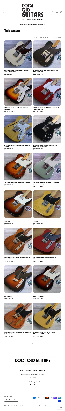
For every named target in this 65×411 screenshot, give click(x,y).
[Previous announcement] (3, 24)
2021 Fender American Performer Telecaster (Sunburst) (16, 220)
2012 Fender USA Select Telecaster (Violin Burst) (17, 182)
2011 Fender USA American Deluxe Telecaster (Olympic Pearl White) (16, 71)
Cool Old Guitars (12, 405)
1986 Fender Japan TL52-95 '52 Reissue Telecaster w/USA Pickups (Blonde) (44, 333)
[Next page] (37, 344)
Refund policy (31, 405)
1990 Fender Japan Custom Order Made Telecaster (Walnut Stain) (18, 333)
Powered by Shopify (21, 405)
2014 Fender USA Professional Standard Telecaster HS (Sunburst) (18, 295)
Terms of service (39, 405)
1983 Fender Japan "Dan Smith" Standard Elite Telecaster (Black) (45, 71)
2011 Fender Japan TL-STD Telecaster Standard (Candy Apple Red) (46, 108)
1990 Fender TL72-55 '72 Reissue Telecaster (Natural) (45, 220)
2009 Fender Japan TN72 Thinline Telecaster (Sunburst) (16, 108)
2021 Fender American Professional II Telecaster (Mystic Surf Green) (46, 183)
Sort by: (35, 37)
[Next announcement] (62, 24)
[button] (3, 12)
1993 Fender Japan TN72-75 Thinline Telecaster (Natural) (17, 145)
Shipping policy (48, 405)
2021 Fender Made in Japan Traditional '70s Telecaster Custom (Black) (45, 145)
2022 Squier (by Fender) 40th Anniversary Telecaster (44, 258)
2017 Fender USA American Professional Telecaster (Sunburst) (44, 295)
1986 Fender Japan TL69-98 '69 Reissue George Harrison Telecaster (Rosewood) (17, 258)
